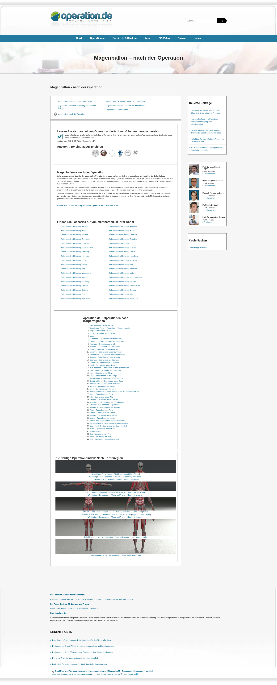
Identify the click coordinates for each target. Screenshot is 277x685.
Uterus (141, 514)
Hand (93, 512)
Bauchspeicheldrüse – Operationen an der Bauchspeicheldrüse (114, 392)
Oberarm (94, 492)
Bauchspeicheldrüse (123, 512)
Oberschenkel (94, 537)
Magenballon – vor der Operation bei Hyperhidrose (125, 106)
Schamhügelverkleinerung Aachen (74, 226)
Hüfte (148, 514)
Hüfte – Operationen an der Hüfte (102, 429)
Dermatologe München (198, 248)
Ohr (115, 474)
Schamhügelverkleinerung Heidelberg (123, 256)
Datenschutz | (128, 671)
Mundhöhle (128, 474)
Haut (125, 479)
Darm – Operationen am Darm (101, 394)
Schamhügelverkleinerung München (75, 277)
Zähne (136, 474)
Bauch (99, 512)
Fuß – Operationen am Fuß (100, 436)
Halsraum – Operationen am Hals (103, 344)
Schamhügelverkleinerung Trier (73, 294)
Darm (135, 512)
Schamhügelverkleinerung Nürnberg (75, 281)
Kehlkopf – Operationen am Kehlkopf (104, 349)
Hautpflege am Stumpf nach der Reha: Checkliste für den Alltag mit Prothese (81, 640)
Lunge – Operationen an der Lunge (103, 376)
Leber (112, 512)
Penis (122, 514)
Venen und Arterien (114, 479)
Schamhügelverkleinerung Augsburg (123, 226)
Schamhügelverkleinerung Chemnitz (123, 235)
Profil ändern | (73, 609)
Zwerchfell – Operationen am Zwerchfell (105, 370)
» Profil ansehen (208, 174)
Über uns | (64, 671)
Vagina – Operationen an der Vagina (103, 415)
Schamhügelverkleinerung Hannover (75, 256)
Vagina (134, 514)
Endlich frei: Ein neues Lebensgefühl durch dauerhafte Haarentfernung (79, 664)
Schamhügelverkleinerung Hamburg (75, 252)
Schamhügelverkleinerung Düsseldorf (75, 243)
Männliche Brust (105, 492)
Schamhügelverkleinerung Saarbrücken (124, 286)
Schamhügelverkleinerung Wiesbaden (75, 298)
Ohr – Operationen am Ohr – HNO (103, 333)
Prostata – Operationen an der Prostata (105, 407)
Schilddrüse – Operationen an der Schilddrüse (107, 355)
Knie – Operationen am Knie (100, 434)
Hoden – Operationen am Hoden (102, 413)
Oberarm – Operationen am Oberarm (104, 360)
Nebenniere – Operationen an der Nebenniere (107, 402)
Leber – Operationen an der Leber (103, 389)
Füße (105, 555)
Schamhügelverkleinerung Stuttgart (122, 290)
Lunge (129, 492)
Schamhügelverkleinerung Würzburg (123, 298)
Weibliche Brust (119, 492)
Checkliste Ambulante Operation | (89, 599)
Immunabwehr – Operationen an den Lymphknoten (109, 368)
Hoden (128, 514)
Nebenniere (85, 514)
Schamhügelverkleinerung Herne (74, 260)
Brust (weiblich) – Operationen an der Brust (106, 381)
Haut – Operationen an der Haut (102, 325)
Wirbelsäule (136, 477)
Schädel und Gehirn (99, 474)
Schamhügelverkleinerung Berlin (73, 231)
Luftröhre (116, 477)
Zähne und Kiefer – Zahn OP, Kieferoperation (107, 341)
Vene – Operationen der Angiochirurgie (104, 439)
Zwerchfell (142, 492)
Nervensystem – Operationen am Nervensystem (109, 423)
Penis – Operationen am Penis (101, 410)
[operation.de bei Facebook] (121, 675)
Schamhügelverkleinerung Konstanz (123, 269)
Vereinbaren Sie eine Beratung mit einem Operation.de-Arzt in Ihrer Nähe (87, 206)
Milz (140, 512)
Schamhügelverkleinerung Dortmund (75, 239)
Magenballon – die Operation (117, 110)
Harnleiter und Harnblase (100, 514)
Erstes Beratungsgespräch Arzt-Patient (118, 599)
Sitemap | (112, 671)
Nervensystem (99, 479)
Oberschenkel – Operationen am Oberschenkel (108, 426)
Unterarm (85, 512)
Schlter (86, 492)
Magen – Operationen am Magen (102, 386)
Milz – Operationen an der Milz (101, 397)
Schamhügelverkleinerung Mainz (121, 273)
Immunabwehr (133, 479)
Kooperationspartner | (98, 671)
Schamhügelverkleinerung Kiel (121, 265)
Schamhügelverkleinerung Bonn (121, 231)
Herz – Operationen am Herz (101, 373)
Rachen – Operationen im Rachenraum (105, 347)
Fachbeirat (94, 609)
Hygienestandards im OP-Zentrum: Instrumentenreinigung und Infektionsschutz (204, 121)
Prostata (115, 514)
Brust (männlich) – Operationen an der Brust (107, 378)
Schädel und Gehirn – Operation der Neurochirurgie (110, 328)
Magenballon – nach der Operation (71, 114)
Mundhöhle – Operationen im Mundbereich (106, 339)
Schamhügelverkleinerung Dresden (123, 239)
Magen (105, 512)
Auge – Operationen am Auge (101, 331)
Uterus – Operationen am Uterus (102, 418)
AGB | (118, 671)
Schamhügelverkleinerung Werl (121, 294)
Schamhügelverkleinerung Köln (73, 269)
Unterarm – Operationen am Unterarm (104, 362)
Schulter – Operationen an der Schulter (105, 357)
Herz (135, 492)
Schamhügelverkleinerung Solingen (74, 290)
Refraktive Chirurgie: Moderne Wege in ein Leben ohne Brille (75, 658)
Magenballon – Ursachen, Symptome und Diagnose (126, 101)
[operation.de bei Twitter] (137, 675)
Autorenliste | (84, 609)
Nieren (145, 512)
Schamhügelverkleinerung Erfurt (121, 243)
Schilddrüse (126, 477)
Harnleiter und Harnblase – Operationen (105, 405)
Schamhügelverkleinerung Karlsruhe (123, 260)
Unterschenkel (95, 431)
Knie (86, 537)
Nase (92, 336)
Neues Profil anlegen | (58, 609)
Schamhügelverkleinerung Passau (122, 281)
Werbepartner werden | (78, 671)
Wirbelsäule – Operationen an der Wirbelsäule (107, 421)
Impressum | (139, 671)
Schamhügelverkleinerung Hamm (122, 252)
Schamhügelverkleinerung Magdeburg (76, 273)
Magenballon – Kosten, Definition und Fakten (75, 101)
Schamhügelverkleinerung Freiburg (122, 248)
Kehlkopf (108, 477)
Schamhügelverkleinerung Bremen (74, 235)
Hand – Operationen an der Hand (102, 365)
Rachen (100, 477)
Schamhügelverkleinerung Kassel (74, 265)
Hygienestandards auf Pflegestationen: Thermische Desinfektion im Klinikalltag (82, 652)
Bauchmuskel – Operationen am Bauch (105, 384)
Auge (110, 474)
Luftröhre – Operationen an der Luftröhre (105, 352)
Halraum (92, 477)
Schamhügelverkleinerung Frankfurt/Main (77, 248)
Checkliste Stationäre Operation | (63, 599)
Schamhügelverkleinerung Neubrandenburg (126, 277)
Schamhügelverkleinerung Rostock (74, 286)
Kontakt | (149, 671)
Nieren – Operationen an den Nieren (104, 399)
